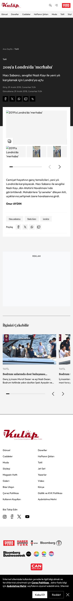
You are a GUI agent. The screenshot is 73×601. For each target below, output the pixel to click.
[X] (19, 517)
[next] (59, 167)
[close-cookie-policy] (67, 595)
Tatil (62, 14)
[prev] (53, 394)
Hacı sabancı (15, 218)
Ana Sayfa (7, 49)
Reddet (56, 594)
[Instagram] (5, 517)
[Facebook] (12, 517)
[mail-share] (26, 99)
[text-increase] (32, 99)
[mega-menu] (56, 5)
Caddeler (26, 14)
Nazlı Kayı (31, 218)
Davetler (15, 14)
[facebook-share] (5, 99)
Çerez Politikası (40, 582)
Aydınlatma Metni (16, 586)
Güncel (4, 14)
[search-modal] (50, 5)
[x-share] (12, 99)
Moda (54, 14)
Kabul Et (40, 594)
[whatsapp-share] (19, 99)
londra (46, 218)
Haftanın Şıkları (41, 14)
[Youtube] (27, 517)
